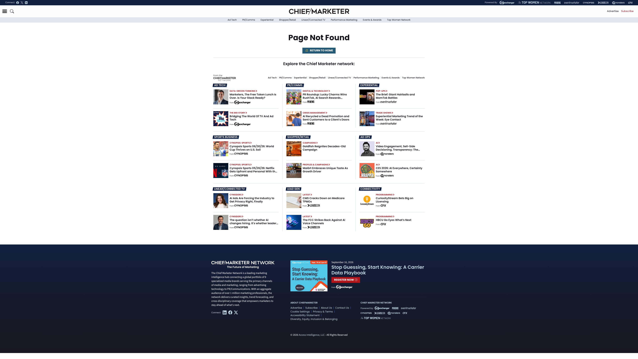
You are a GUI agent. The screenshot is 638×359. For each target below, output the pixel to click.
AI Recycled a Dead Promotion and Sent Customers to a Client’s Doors (326, 117)
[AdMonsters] (618, 2)
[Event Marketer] (571, 3)
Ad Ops (365, 137)
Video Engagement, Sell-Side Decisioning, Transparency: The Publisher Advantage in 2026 (397, 149)
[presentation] (220, 97)
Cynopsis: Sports (240, 143)
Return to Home (321, 50)
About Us (326, 308)
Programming (384, 195)
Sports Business (225, 137)
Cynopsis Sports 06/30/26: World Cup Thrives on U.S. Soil (252, 147)
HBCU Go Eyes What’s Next (393, 220)
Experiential (267, 19)
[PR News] (557, 3)
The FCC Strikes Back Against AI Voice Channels (324, 221)
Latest (306, 195)
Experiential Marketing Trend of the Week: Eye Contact (399, 117)
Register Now (344, 280)
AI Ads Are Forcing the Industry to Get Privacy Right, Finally (252, 199)
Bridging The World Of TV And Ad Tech (251, 117)
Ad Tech (232, 19)
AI (377, 143)
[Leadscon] (313, 206)
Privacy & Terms (323, 311)
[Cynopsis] (588, 2)
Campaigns (309, 143)
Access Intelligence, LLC (312, 335)
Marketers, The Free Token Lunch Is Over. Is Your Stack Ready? (253, 96)
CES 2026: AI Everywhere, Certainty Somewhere (399, 169)
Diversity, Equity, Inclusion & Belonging (313, 319)
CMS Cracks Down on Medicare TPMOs (324, 199)
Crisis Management (314, 113)
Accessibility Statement (304, 315)
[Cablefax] (630, 3)
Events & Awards (372, 19)
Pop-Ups (380, 91)
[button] (4, 11)
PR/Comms (248, 19)
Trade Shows (383, 113)
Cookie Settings (300, 311)
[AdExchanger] (507, 2)
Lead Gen (293, 189)
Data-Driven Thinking (242, 91)
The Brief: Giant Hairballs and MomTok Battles (395, 96)
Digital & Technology (315, 91)
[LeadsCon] (603, 3)
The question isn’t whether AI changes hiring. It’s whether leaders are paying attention (254, 223)
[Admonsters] (387, 154)
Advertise (613, 11)
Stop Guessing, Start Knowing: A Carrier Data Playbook (377, 270)
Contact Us (342, 308)
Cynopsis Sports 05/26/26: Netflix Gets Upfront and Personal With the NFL (253, 171)
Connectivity (370, 189)
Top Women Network (398, 19)
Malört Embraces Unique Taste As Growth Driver (325, 169)
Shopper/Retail (287, 19)
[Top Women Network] (534, 2)
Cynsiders (236, 195)
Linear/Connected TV (313, 19)
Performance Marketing (344, 19)
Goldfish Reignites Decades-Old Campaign (324, 147)
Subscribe (627, 11)
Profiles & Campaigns (315, 165)
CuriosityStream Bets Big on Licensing (394, 199)
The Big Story (237, 113)
